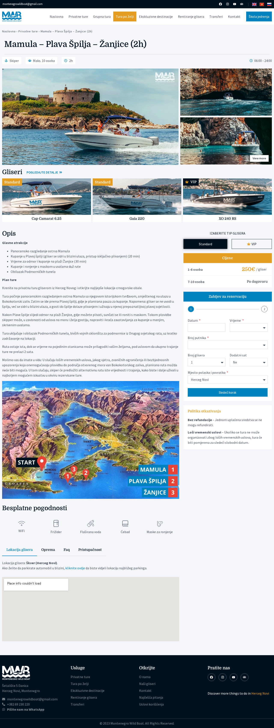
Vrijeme (235, 321)
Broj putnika (197, 338)
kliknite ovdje (75, 568)
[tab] (19, 550)
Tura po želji (125, 16)
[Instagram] (228, 4)
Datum (193, 321)
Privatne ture (78, 16)
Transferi (216, 16)
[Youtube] (235, 4)
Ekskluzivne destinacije (156, 16)
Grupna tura (102, 16)
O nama (144, 677)
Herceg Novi (260, 693)
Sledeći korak (227, 392)
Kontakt (234, 16)
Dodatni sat (238, 355)
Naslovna (56, 16)
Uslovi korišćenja (151, 704)
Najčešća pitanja (151, 697)
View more (259, 158)
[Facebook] (220, 4)
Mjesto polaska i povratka (207, 373)
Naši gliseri (147, 684)
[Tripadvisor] (242, 4)
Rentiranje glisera (191, 16)
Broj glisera (196, 355)
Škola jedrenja (259, 16)
